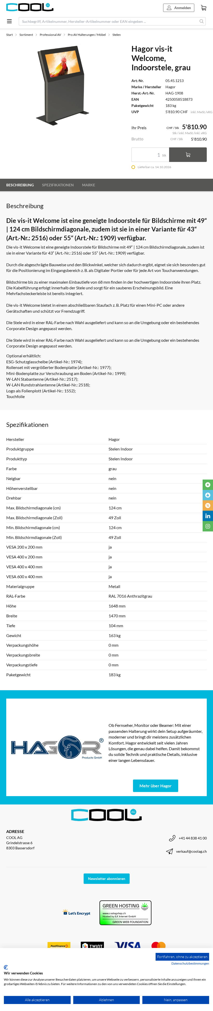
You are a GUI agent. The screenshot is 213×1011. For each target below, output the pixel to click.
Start (9, 35)
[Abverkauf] (208, 505)
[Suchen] (202, 21)
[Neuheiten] (208, 485)
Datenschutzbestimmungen (190, 963)
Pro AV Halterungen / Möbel (87, 35)
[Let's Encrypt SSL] (76, 912)
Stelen (116, 35)
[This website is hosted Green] (125, 912)
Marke (88, 185)
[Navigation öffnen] (9, 21)
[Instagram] (208, 526)
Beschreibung (20, 185)
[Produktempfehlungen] (208, 495)
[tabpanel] (62, 86)
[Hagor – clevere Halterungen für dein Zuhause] (57, 747)
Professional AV (50, 35)
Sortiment (26, 35)
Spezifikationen (58, 185)
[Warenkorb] (203, 8)
